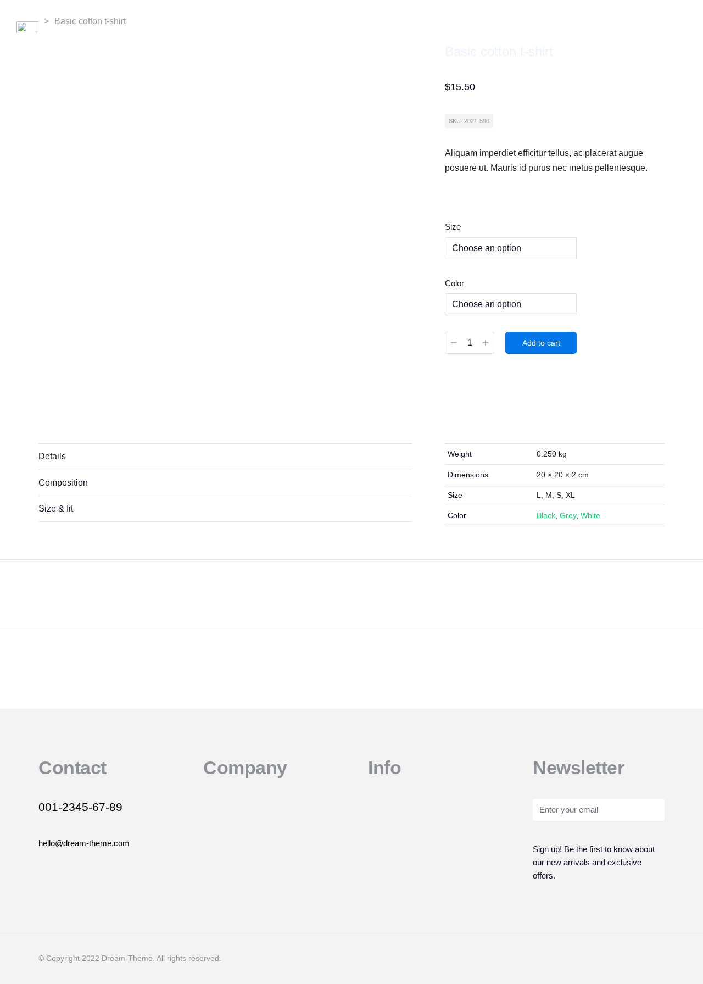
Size (453, 226)
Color (454, 283)
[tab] (225, 456)
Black (546, 515)
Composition (63, 482)
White (590, 515)
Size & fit (55, 508)
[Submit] (651, 811)
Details (52, 456)
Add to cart (541, 342)
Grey (568, 515)
